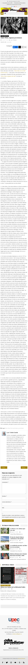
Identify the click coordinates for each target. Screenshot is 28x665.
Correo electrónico (7, 502)
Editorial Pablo (8, 565)
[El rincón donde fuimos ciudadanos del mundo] (5, 539)
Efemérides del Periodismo (19, 3)
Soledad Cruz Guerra (16, 551)
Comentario (5, 482)
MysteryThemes (21, 658)
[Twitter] (19, 47)
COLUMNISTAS (4, 36)
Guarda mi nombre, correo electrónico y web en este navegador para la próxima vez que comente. (13, 516)
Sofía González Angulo (16, 542)
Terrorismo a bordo (4, 467)
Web (3, 507)
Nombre (4, 496)
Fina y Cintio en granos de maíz (8, 76)
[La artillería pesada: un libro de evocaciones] (5, 548)
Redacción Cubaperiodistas (18, 559)
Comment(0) (8, 42)
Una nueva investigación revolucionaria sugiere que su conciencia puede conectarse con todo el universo (24, 467)
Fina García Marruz (15, 428)
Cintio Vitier (7, 428)
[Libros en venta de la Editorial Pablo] (14, 575)
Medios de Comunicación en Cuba (14, 4)
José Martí (21, 428)
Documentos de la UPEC (8, 3)
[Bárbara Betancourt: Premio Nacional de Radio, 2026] (5, 556)
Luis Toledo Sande (12, 432)
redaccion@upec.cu (17, 634)
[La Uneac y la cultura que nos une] (5, 531)
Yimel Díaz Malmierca (16, 534)
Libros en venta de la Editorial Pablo (13, 587)
